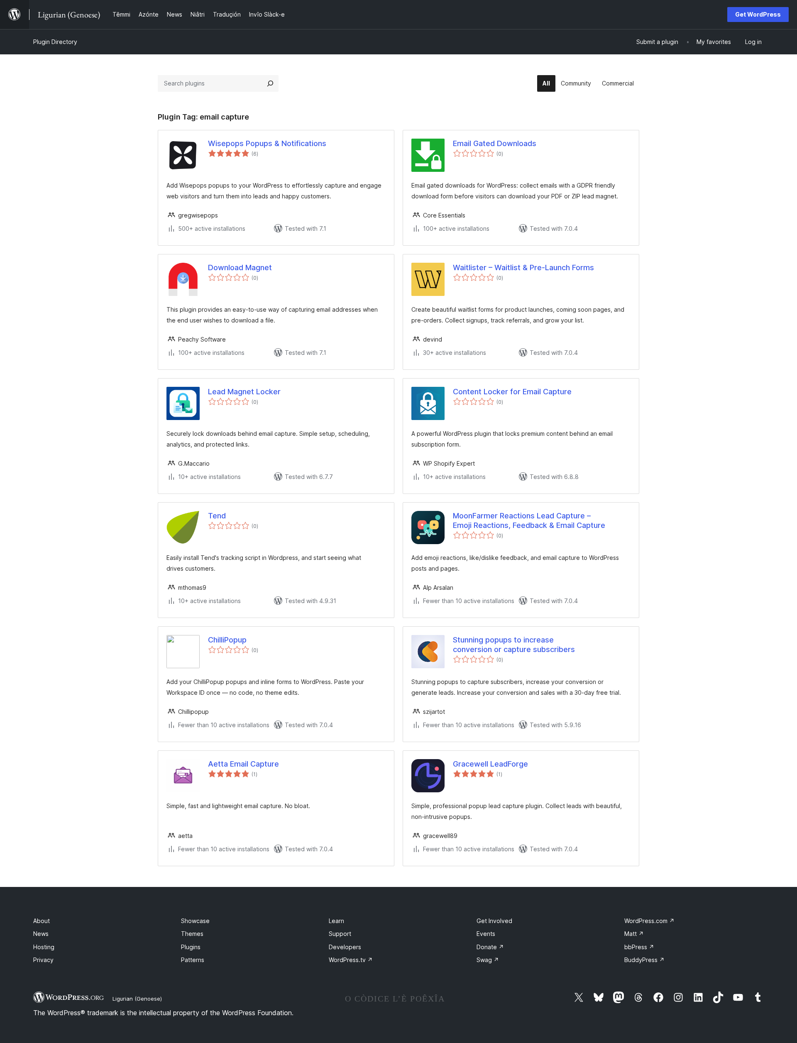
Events (486, 933)
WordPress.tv (351, 959)
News (41, 933)
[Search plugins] (270, 83)
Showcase (195, 920)
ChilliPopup (227, 639)
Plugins (190, 946)
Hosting (43, 946)
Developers (345, 946)
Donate (490, 946)
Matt (634, 933)
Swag (488, 959)
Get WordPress (758, 14)
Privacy (43, 959)
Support (340, 933)
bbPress (639, 946)
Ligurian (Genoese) (137, 998)
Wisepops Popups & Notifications (267, 143)
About (41, 920)
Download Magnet (240, 267)
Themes (192, 933)
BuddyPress (644, 959)
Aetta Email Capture (243, 764)
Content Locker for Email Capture (512, 391)
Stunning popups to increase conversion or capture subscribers (514, 644)
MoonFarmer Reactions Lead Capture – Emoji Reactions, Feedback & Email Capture (529, 520)
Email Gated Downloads (494, 143)
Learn (336, 920)
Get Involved (494, 920)
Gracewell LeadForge (490, 764)
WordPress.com (649, 920)
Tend (217, 515)
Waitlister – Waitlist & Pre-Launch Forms (523, 267)
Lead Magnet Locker (244, 391)
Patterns (192, 959)
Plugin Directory (55, 41)
